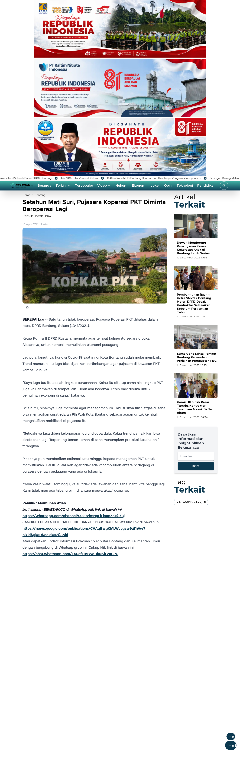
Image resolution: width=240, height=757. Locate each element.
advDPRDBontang (189, 502)
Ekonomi (139, 185)
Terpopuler (84, 185)
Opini (168, 185)
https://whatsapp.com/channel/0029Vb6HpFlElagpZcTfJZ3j (73, 515)
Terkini (61, 185)
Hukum (121, 185)
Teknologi (185, 185)
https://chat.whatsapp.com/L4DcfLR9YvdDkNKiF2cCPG (70, 553)
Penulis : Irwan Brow (36, 216)
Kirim (195, 466)
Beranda (44, 185)
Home (26, 195)
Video (102, 185)
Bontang (40, 195)
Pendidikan (206, 185)
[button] (137, 742)
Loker (155, 185)
